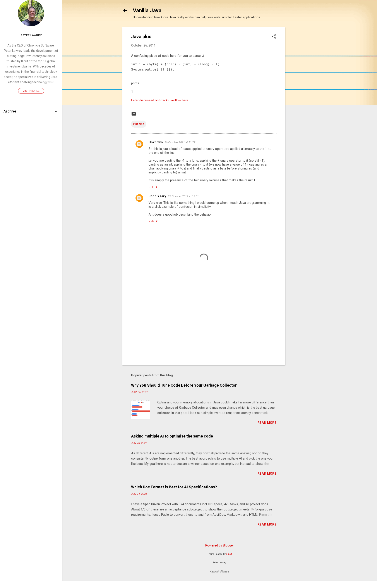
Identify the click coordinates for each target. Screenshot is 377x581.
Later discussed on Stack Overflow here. (160, 100)
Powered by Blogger (219, 545)
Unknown (156, 142)
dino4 (229, 554)
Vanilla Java (147, 10)
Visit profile (31, 90)
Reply (153, 187)
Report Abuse (219, 571)
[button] (273, 37)
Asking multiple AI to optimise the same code (172, 436)
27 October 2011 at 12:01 (183, 196)
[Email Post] (133, 115)
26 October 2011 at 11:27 (180, 142)
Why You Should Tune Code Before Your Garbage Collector (184, 385)
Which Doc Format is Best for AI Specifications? (174, 487)
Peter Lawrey (31, 35)
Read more (266, 423)
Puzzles (138, 124)
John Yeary (157, 196)
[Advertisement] (303, 92)
